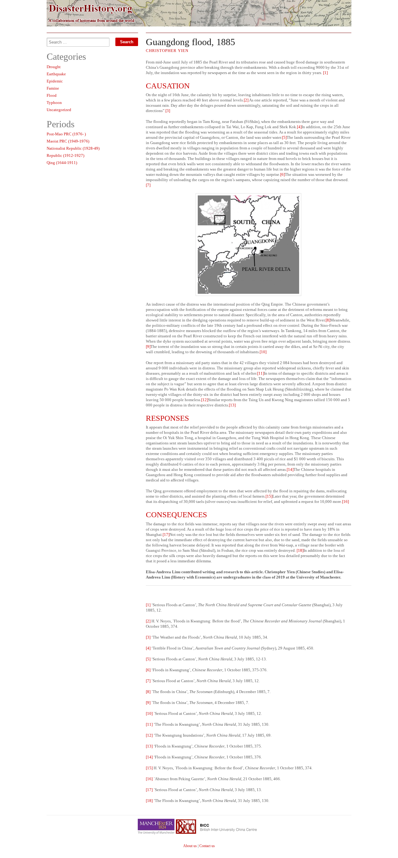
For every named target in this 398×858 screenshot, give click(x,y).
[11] (260, 373)
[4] (299, 126)
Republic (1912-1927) (65, 155)
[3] (167, 110)
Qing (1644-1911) (62, 162)
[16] (345, 501)
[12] (204, 399)
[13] (232, 405)
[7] (148, 185)
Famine (53, 88)
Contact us (207, 846)
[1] (325, 72)
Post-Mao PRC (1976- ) (66, 134)
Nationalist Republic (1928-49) (73, 148)
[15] (269, 496)
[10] (263, 351)
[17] (166, 534)
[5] (284, 137)
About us (190, 846)
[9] (148, 346)
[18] (300, 550)
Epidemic (55, 81)
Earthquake (56, 74)
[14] (290, 469)
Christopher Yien (167, 50)
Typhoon (54, 102)
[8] (328, 320)
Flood (52, 95)
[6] (282, 174)
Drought (54, 66)
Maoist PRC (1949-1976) (68, 141)
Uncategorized (59, 109)
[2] (246, 100)
